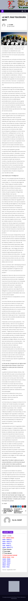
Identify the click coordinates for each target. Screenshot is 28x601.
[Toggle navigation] (22, 11)
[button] (25, 11)
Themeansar (14, 598)
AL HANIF (11, 24)
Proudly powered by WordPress (10, 597)
